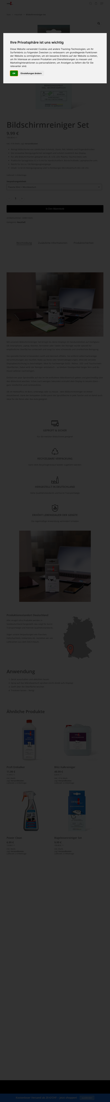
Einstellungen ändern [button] (31, 73)
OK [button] (13, 73)
